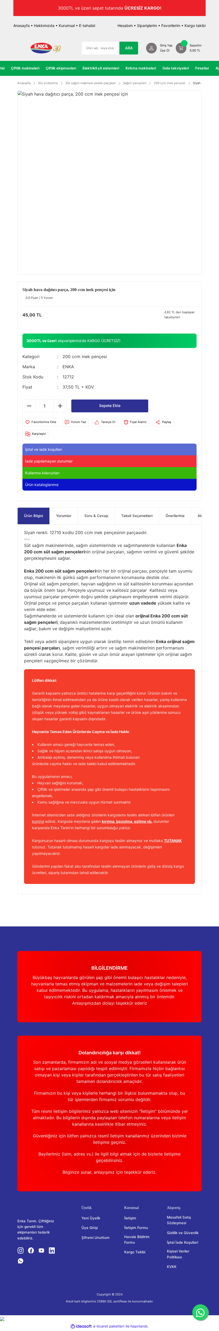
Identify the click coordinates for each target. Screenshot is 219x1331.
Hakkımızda (44, 25)
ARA (129, 48)
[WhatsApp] (200, 1312)
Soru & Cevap (96, 516)
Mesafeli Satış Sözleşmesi (179, 1220)
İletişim (130, 1218)
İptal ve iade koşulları (43, 449)
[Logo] (45, 48)
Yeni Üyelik (90, 1218)
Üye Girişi (89, 1228)
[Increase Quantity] (59, 406)
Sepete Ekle (109, 405)
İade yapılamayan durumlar (49, 461)
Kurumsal (67, 25)
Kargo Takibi (134, 1252)
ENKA (68, 366)
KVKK (172, 1267)
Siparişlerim (147, 25)
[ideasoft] (81, 1326)
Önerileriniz (175, 516)
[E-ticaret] (108, 1326)
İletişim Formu (136, 1228)
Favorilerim (170, 25)
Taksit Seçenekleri (136, 516)
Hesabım (125, 25)
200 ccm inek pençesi (84, 356)
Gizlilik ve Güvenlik (182, 1233)
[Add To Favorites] (40, 422)
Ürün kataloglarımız (42, 484)
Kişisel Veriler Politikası (178, 1254)
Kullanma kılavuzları (42, 473)
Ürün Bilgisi (33, 516)
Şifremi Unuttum (95, 1237)
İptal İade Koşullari (182, 1242)
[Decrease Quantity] (29, 406)
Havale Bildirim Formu (137, 1239)
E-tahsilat (87, 25)
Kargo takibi (195, 25)
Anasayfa (21, 25)
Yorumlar (63, 516)
